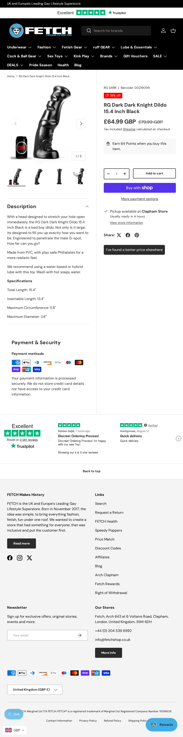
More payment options (139, 199)
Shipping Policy (138, 721)
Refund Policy (112, 721)
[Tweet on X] (118, 235)
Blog (78, 65)
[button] (173, 30)
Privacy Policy (88, 721)
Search (100, 503)
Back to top (91, 471)
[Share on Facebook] (127, 235)
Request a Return (109, 512)
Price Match (104, 539)
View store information (126, 223)
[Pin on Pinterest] (136, 235)
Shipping (129, 129)
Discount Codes (108, 548)
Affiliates (102, 557)
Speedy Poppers (108, 530)
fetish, (12, 519)
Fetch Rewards (107, 584)
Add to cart (154, 173)
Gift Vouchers (135, 56)
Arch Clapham (107, 575)
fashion (73, 514)
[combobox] (116, 30)
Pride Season (40, 65)
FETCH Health (106, 521)
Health (63, 65)
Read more (21, 543)
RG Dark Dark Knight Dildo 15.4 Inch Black (44, 76)
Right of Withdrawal (111, 592)
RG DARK (110, 88)
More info (108, 653)
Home (11, 76)
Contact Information (59, 721)
